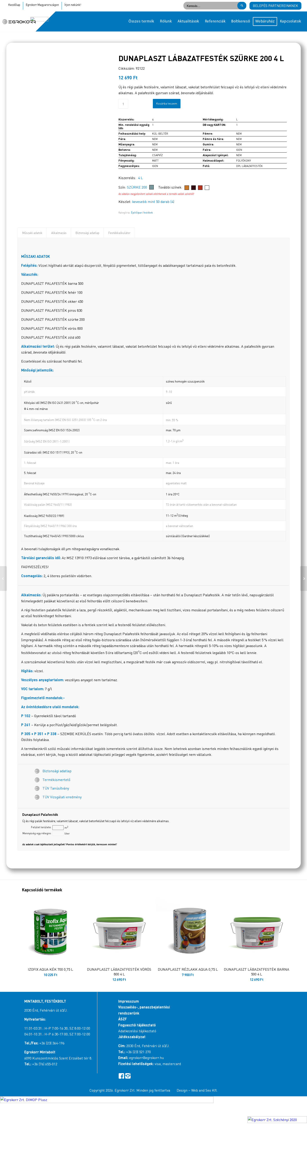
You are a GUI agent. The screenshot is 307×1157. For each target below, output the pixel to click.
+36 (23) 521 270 (138, 1052)
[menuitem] (141, 21)
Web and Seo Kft (204, 1090)
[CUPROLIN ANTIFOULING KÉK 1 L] (3, 578)
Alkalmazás (59, 233)
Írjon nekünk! (73, 5)
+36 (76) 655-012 (44, 1064)
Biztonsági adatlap (87, 233)
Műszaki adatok (32, 233)
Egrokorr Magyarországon (42, 5)
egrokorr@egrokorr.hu (146, 1057)
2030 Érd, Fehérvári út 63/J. (45, 1010)
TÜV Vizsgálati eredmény (62, 797)
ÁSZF (122, 1019)
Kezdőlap (14, 5)
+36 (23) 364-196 (52, 1043)
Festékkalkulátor (119, 233)
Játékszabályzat (131, 1037)
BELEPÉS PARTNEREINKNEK (275, 6)
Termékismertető (56, 779)
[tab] (32, 233)
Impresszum (128, 1001)
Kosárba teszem (166, 103)
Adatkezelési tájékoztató (137, 1031)
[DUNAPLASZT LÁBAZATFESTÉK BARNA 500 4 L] (303, 578)
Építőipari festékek (142, 212)
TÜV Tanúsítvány (55, 788)
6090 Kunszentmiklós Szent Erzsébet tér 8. (58, 1058)
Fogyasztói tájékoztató (137, 1025)
